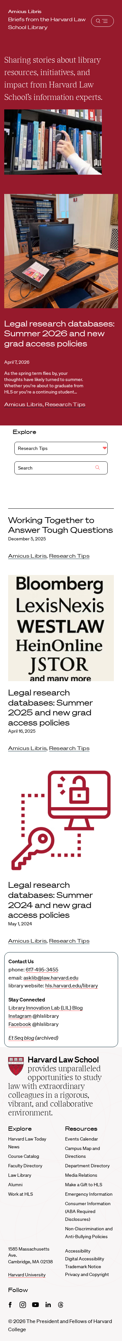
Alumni (15, 1185)
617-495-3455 (42, 969)
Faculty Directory (25, 1166)
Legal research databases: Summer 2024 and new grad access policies (50, 899)
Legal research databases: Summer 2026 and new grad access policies (59, 333)
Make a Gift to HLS (83, 1185)
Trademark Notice (83, 1266)
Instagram (20, 1016)
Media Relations (81, 1175)
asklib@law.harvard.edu (50, 977)
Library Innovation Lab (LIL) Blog (45, 1007)
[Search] (97, 468)
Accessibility (77, 1251)
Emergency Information (89, 1194)
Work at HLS (20, 1194)
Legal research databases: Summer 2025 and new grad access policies (50, 707)
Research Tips (65, 404)
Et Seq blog (21, 1037)
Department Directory (87, 1166)
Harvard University (27, 1275)
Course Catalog (23, 1156)
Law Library (19, 1175)
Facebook (19, 1024)
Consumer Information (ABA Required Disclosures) (88, 1211)
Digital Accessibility (84, 1259)
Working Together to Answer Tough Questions (60, 525)
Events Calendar (81, 1139)
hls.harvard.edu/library (71, 985)
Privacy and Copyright (87, 1274)
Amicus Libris (25, 11)
